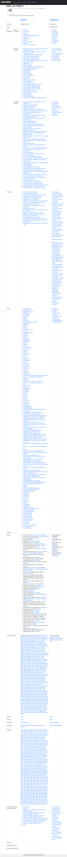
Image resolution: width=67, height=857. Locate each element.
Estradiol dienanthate (28, 519)
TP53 (41, 706)
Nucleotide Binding (56, 49)
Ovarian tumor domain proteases (31, 199)
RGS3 (32, 693)
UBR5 (25, 711)
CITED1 (44, 643)
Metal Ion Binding (27, 93)
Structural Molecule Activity (56, 50)
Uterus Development (28, 164)
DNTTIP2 (34, 647)
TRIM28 (31, 708)
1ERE (24, 730)
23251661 (36, 610)
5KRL (43, 762)
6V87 (45, 776)
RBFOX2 (38, 692)
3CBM (22, 740)
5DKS (42, 750)
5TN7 (46, 770)
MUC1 (40, 672)
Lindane (25, 317)
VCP (38, 711)
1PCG (22, 731)
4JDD (27, 744)
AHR (36, 635)
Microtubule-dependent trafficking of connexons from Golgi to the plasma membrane (57, 199)
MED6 (37, 669)
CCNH (22, 641)
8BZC (30, 798)
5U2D (33, 771)
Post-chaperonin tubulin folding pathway (57, 234)
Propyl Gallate (26, 504)
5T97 (36, 764)
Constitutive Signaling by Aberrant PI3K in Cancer (35, 195)
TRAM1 (44, 706)
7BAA (45, 778)
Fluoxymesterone (27, 347)
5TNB (27, 771)
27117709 (35, 569)
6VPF (30, 777)
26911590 (30, 553)
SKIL (43, 697)
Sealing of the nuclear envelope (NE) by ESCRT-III (57, 298)
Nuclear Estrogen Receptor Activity (31, 86)
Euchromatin (26, 31)
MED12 (26, 668)
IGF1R (44, 660)
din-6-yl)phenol (26, 411)
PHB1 (38, 681)
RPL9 (22, 694)
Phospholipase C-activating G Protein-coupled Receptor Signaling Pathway (34, 115)
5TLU (36, 765)
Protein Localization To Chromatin (31, 180)
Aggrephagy (55, 289)
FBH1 (36, 650)
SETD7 (24, 697)
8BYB (46, 795)
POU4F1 (36, 684)
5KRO (22, 764)
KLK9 (35, 663)
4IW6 (40, 743)
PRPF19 (23, 689)
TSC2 (22, 709)
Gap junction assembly (57, 204)
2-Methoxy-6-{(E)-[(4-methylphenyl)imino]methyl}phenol (31, 507)
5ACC (40, 749)
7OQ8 (31, 781)
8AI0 (28, 787)
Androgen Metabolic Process (30, 121)
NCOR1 (34, 675)
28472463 (37, 560)
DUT (37, 647)
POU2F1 (27, 684)
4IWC (46, 743)
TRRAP (45, 708)
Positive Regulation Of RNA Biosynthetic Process (35, 820)
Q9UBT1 (23, 727)
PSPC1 (43, 689)
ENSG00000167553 (54, 722)
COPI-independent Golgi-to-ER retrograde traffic (57, 261)
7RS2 (43, 783)
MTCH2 (28, 672)
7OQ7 (28, 781)
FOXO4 (39, 652)
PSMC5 (35, 689)
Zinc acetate (26, 522)
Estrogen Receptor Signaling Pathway (32, 128)
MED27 (34, 669)
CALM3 (34, 640)
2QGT (34, 737)
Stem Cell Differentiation (29, 155)
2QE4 (31, 737)
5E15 (27, 758)
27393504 (43, 619)
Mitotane (25, 325)
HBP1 (39, 656)
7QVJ (40, 781)
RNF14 (42, 693)
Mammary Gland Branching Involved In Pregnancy (35, 174)
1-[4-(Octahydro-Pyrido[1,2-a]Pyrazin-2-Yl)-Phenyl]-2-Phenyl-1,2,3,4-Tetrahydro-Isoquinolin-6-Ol (35, 376)
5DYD (27, 756)
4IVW (35, 743)
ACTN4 (33, 635)
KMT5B (42, 663)
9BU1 (46, 804)
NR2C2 (22, 678)
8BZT (22, 799)
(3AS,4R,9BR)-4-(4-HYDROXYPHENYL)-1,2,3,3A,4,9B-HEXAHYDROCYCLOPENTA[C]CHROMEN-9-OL (34, 480)
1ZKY (39, 733)
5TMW (25, 770)
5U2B (30, 771)
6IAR (40, 774)
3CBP (28, 740)
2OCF (30, 736)
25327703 (25, 569)
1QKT (25, 731)
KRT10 (46, 663)
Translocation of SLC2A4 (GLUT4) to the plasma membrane (57, 193)
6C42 (31, 773)
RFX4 (29, 693)
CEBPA (27, 643)
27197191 (54, 541)
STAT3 (46, 702)
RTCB (35, 694)
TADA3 (46, 703)
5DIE (24, 750)
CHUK (40, 643)
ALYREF (23, 637)
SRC (39, 702)
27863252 (58, 554)
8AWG (45, 792)
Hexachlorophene (27, 329)
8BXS (40, 795)
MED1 (45, 666)
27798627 (44, 535)
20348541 (42, 8)
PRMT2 (43, 687)
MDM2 (41, 666)
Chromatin (25, 30)
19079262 (25, 550)
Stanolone (25, 371)
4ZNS (44, 747)
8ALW (39, 787)
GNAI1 (35, 653)
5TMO (28, 768)
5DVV (31, 753)
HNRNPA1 (23, 659)
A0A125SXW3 (24, 725)
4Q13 (22, 747)
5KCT (34, 761)
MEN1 (43, 669)
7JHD (25, 780)
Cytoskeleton (55, 32)
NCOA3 (45, 674)
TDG (22, 706)
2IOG (41, 734)
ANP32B (32, 637)
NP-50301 (25, 396)
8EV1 (36, 802)
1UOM (37, 731)
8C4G (42, 799)
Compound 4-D (26, 374)
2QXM (25, 738)
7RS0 (37, 783)
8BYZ (43, 796)
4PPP (38, 746)
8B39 (31, 793)
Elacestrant (26, 403)
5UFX (39, 771)
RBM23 (42, 692)
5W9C (43, 771)
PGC (33, 681)
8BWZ (40, 793)
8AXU (25, 793)
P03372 (42, 725)
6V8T (22, 777)
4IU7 (25, 743)
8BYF (31, 796)
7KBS (28, 780)
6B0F (29, 773)
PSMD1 (39, 689)
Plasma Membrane (27, 41)
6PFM (22, 776)
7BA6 (33, 778)
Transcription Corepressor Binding (31, 57)
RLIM (35, 693)
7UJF (25, 786)
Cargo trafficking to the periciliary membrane (57, 244)
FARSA (33, 650)
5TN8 (22, 771)
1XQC (31, 733)
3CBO (25, 740)
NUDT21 (23, 680)
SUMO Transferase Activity (56, 825)
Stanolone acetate (27, 513)
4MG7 (37, 744)
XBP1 (25, 712)
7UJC (22, 786)
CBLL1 (40, 640)
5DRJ (34, 752)
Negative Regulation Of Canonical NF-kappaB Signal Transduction (35, 136)
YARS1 (28, 712)
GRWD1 (22, 654)
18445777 (39, 548)
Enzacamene (26, 497)
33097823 (38, 541)
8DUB (27, 801)
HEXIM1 (38, 657)
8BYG (34, 796)
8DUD (34, 801)
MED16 (37, 668)
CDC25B (33, 641)
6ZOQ (37, 777)
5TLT (33, 765)
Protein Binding (26, 72)
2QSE (22, 738)
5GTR (40, 759)
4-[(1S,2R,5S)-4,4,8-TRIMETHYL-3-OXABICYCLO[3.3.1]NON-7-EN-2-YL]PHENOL (34, 476)
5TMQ (31, 768)
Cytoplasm (25, 37)
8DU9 (25, 801)
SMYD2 (46, 700)
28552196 (39, 598)
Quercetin (25, 378)
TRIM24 (22, 708)
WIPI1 (44, 711)
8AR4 (40, 789)
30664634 (42, 544)
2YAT (41, 738)
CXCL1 (26, 646)
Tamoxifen (25, 328)
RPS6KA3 (31, 694)
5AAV (37, 749)
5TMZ (28, 770)
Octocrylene (26, 494)
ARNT (22, 638)
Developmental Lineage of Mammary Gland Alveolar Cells (35, 223)
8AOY (22, 789)
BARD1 (35, 638)
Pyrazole (25, 369)
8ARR (28, 790)
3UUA (37, 741)
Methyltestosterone (27, 406)
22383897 (38, 567)
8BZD (34, 798)
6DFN (24, 774)
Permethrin (25, 390)
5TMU (44, 768)
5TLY (44, 765)
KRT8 (29, 665)
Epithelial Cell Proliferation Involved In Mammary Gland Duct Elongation (34, 178)
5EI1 (42, 758)
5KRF (28, 762)
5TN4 (37, 770)
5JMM (46, 759)
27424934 (45, 551)
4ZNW (31, 749)
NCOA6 (26, 675)
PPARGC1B (29, 686)
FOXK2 (28, 652)
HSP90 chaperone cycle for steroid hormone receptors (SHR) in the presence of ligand (57, 217)
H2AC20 (35, 654)
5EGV (36, 758)
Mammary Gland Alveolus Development (32, 176)
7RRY (31, 783)
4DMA (22, 743)
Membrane (25, 43)
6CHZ (41, 773)
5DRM (37, 752)
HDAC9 (30, 657)
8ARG (46, 789)
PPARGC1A (23, 686)
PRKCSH (35, 687)
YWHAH (32, 712)
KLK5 (32, 663)
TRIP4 (41, 708)
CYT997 (54, 311)
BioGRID (11, 15)
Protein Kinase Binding (28, 83)
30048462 (30, 595)
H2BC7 (26, 656)
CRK (55, 637)
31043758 (32, 542)
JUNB (34, 662)
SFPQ (32, 697)
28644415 (37, 631)
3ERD (34, 740)
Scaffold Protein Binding (56, 814)
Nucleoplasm (26, 34)
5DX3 (22, 755)
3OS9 (25, 741)
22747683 (41, 584)
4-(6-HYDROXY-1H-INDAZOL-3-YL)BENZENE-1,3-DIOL (35, 467)
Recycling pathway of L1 (57, 237)
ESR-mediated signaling (29, 208)
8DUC (31, 801)
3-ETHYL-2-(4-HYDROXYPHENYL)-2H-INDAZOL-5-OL (35, 447)
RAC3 (40, 690)
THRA (24, 706)
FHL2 (39, 650)
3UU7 (34, 741)
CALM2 (30, 640)
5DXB (24, 755)
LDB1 (41, 665)
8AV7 (39, 792)
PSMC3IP (31, 689)
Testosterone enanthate (28, 511)
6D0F (47, 773)
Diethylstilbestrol (27, 308)
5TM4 (31, 767)
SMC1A (39, 700)
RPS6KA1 (26, 694)
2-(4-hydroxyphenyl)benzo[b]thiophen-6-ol (33, 483)
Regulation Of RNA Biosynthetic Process (33, 817)
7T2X (36, 784)
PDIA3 (26, 681)
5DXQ (43, 755)
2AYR (42, 733)
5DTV (40, 752)
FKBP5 (22, 652)
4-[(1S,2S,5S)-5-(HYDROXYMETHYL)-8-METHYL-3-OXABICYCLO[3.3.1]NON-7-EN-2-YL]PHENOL (35, 416)
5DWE (34, 753)
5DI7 (46, 749)
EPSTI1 (44, 649)
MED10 (22, 668)
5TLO (27, 765)
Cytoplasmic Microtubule (55, 36)
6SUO (37, 776)
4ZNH (41, 747)
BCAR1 (39, 638)
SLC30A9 (23, 699)
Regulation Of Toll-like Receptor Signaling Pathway (35, 131)
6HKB (31, 774)
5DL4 (45, 750)
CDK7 (39, 641)
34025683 (25, 606)
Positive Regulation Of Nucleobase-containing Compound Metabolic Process (34, 813)
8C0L (34, 799)
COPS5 (22, 644)
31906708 (30, 539)
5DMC (25, 752)
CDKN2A (52, 637)
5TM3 (28, 767)
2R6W (35, 738)
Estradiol (25, 331)
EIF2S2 (26, 649)
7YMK (22, 787)
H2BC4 (43, 654)
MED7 (40, 669)
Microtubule (55, 34)
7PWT (34, 781)
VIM (51, 641)
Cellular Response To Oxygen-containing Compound (35, 185)
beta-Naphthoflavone (28, 408)
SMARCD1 (23, 700)
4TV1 (30, 747)
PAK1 (40, 680)
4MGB (22, 746)
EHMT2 (22, 649)
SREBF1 (42, 702)
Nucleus (25, 32)
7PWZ (37, 781)
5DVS (28, 753)
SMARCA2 (39, 699)
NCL (35, 674)
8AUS (27, 792)
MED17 (41, 668)
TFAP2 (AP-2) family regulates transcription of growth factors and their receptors (34, 203)
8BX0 (43, 793)
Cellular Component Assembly (56, 834)
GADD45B (23, 653)
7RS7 (25, 784)
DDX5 (22, 647)
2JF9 (47, 734)
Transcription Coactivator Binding (31, 59)
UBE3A (45, 709)
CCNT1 (25, 641)
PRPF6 (26, 689)
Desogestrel (26, 313)
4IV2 (30, 743)
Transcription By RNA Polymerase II (31, 112)
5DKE (36, 750)
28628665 (42, 618)
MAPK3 (34, 666)
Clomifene (25, 335)
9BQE (43, 804)
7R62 (46, 781)
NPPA (28, 677)
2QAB (28, 737)
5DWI (41, 753)
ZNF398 (22, 714)
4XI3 (33, 747)
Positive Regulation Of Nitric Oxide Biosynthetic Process (34, 145)
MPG (41, 671)
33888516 (37, 593)
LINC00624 (52, 638)
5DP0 (31, 752)
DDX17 (42, 646)
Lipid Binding (26, 78)
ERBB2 (22, 650)
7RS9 (30, 784)
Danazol (25, 351)
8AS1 (44, 790)
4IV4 (32, 743)
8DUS (22, 802)
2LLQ (27, 736)
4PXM (44, 746)
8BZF (40, 798)
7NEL (40, 780)
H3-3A (33, 656)
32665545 (54, 538)
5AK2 (43, 749)
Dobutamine (26, 334)
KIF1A (26, 663)
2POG (39, 736)
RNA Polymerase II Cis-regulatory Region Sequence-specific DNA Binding (35, 49)
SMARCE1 (34, 700)
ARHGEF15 (39, 637)
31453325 (38, 594)
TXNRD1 (38, 709)
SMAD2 (27, 699)
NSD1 (36, 678)
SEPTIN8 (35, 696)
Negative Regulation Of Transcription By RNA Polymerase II (34, 102)
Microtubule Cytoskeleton (55, 40)
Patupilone (54, 310)
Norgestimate (26, 340)
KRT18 (22, 665)
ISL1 (24, 662)
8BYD (25, 796)
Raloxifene (25, 319)
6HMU (37, 774)
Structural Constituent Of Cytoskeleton (57, 53)
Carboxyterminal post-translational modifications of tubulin (57, 272)
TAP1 (35, 705)
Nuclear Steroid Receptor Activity (31, 68)
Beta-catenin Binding (28, 75)
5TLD (39, 764)
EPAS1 (40, 649)
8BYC (22, 796)
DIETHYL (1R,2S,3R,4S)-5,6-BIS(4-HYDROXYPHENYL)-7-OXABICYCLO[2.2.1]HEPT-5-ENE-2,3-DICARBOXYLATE (35, 471)
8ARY (38, 790)
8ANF (45, 787)
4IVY (38, 743)
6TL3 (43, 776)
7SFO (33, 784)
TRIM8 (38, 708)
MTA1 (22, 672)
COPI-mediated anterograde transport (57, 254)
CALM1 (26, 640)
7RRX (28, 783)
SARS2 (26, 696)
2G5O (35, 734)
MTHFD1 (33, 672)
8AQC (31, 789)
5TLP (30, 765)
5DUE (46, 752)
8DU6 (45, 799)
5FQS (28, 759)
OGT (62, 638)
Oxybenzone (26, 353)
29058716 (30, 573)
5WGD (22, 773)
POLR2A (46, 683)
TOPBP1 (37, 706)
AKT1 (43, 635)
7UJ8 (45, 784)
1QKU (28, 731)
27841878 (43, 613)
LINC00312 (45, 665)
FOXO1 (32, 652)
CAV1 (37, 640)
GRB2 (39, 653)
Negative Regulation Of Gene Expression (33, 124)
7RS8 (27, 784)
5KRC (25, 762)
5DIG (27, 750)
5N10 (25, 764)
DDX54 (25, 647)
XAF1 (22, 712)
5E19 (30, 758)
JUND (37, 662)
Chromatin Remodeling (28, 108)
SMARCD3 (28, 700)
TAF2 (32, 705)
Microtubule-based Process (56, 108)
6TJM (40, 776)
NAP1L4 (31, 674)
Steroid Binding (26, 71)
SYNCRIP (41, 703)
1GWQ (34, 730)
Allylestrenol (26, 354)
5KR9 (46, 761)
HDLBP (33, 657)
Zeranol (25, 498)
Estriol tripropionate (27, 526)
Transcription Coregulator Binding (31, 56)
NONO (22, 677)
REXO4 (25, 693)
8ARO (22, 790)
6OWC (43, 774)
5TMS (38, 768)
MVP (43, 672)
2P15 (36, 736)
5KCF (31, 761)
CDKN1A (23, 643)
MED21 (22, 669)
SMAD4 (35, 699)
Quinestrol (25, 387)
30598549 (25, 595)
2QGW (37, 737)
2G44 (33, 734)
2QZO (31, 738)
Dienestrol (25, 337)
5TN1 (31, 770)
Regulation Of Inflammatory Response (32, 156)
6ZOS (43, 777)
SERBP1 (40, 696)
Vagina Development (28, 165)
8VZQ (30, 804)
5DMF (28, 752)
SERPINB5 (45, 696)
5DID (22, 750)
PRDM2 (26, 687)
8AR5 (43, 789)
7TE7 (39, 784)
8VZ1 (24, 804)
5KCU (37, 761)
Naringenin (25, 372)
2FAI (30, 734)
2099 (22, 717)
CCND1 (44, 640)
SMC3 (42, 700)
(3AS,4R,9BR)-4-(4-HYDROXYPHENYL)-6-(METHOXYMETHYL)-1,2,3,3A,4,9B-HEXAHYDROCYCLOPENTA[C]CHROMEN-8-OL (34, 461)
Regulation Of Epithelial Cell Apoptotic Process (34, 188)
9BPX (39, 804)
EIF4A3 (33, 649)
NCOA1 (38, 674)
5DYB (24, 756)
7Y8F (43, 786)
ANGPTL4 (27, 637)
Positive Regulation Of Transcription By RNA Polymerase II (33, 149)
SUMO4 (60, 640)
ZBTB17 (45, 712)
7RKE (22, 783)
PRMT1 (40, 687)
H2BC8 (29, 656)
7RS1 (40, 783)
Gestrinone (25, 501)
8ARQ (25, 790)
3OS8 (22, 741)
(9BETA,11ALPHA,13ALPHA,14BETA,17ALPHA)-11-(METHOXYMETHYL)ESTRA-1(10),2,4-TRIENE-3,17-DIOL (35, 440)
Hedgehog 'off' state (56, 242)
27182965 (36, 584)
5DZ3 (36, 756)
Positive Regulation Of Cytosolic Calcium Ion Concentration (34, 118)
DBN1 (36, 646)
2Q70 (45, 736)
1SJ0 (34, 731)
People (24, 2)
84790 (51, 717)
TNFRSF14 (32, 706)
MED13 (30, 668)
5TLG (44, 764)
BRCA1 (22, 640)
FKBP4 (43, 650)
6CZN (44, 773)
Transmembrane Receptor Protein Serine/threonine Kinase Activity (56, 809)
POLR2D (23, 684)
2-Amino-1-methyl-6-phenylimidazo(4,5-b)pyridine (34, 474)
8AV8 (42, 792)
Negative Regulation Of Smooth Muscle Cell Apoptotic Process (33, 133)
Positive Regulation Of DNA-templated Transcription (35, 148)
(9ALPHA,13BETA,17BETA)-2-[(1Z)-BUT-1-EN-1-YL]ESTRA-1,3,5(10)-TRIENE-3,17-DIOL (34, 436)
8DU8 (22, 801)
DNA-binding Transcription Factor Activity (33, 66)
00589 (22, 719)
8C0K (31, 799)
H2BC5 (46, 654)
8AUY (31, 792)
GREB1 (43, 653)
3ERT (37, 740)
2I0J (39, 734)
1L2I (47, 730)
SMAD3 (31, 699)
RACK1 (44, 690)
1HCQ (43, 730)
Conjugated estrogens (28, 311)
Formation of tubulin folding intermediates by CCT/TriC (57, 230)
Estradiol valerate (27, 520)
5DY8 (22, 756)
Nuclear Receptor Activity (29, 69)
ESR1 (24, 19)
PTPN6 (37, 690)
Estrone (25, 326)
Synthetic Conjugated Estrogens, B (31, 489)
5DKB (33, 750)
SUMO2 (56, 640)
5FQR (25, 759)
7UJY (37, 786)
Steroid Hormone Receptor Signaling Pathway (34, 139)
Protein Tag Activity (57, 832)
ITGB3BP (28, 662)
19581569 (36, 538)
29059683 (43, 567)
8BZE (37, 798)
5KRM (46, 762)
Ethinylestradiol (26, 341)
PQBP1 (22, 687)
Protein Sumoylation (57, 812)
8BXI (25, 795)
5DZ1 (33, 756)
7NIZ (22, 781)
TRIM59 (35, 708)
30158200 (31, 591)
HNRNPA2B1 (29, 659)
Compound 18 (26, 366)
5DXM (37, 755)
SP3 (33, 702)
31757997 (30, 569)
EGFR (43, 647)
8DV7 (28, 802)
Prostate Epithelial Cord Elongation (31, 167)
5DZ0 (30, 756)
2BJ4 (27, 734)
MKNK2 (30, 671)
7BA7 (36, 778)
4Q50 (24, 747)
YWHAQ (37, 712)
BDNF (46, 638)
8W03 (33, 804)
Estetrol (25, 503)
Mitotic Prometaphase (57, 264)
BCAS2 (43, 638)
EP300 (36, 649)
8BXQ (37, 795)
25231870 (38, 609)
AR (35, 637)
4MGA (46, 744)
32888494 (54, 545)
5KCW (40, 761)
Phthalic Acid (26, 368)
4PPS (41, 746)
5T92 (33, 764)
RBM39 (46, 692)
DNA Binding (26, 63)
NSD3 (42, 678)
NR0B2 (36, 677)
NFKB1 (45, 675)
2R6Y (38, 738)
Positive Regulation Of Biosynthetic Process (33, 821)
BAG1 (28, 638)
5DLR (22, 752)
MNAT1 (38, 671)
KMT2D (38, 663)
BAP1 (32, 638)
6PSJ (27, 776)
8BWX (37, 793)
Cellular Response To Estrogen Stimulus (32, 182)
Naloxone (25, 346)
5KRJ (37, 762)
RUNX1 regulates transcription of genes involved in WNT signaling (35, 210)
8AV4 (37, 792)
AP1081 (25, 393)
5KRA (22, 762)
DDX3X (46, 646)
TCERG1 (41, 705)
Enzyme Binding (27, 81)
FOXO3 (36, 652)
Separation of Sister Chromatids (57, 208)
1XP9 (25, 733)
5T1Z (30, 764)
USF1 (32, 711)
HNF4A (41, 657)
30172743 (40, 551)
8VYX (45, 802)
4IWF (22, 744)
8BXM (27, 795)
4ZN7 (36, 747)
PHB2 (41, 681)
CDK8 (42, 641)
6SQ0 (34, 776)
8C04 (28, 799)
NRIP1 (33, 678)
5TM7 (40, 767)
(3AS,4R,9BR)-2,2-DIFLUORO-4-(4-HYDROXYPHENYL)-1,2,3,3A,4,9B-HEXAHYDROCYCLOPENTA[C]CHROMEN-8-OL (34, 433)
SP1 (31, 702)
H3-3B (36, 656)
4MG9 (43, 744)
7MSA (31, 780)
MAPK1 (25, 666)
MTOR (36, 672)
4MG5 (30, 744)
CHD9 (37, 643)
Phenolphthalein (27, 388)
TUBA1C (54, 19)
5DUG (22, 753)
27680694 (37, 542)
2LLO (24, 736)
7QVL (43, 781)
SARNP (22, 696)
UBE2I (41, 709)
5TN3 (34, 770)
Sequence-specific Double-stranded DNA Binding (34, 97)
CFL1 (34, 643)
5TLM (24, 765)
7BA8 (39, 778)
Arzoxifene (25, 402)
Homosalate (26, 495)
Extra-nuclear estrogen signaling (30, 215)
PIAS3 (25, 683)
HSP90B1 (28, 660)
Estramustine (26, 348)
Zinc (24, 356)
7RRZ (34, 783)
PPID (37, 686)
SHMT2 (39, 697)
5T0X (28, 764)
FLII (25, 652)
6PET (46, 774)
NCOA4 (22, 675)
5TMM (25, 768)
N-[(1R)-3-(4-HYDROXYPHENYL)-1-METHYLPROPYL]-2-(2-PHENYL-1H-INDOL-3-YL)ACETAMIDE (34, 457)
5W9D (46, 771)
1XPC (27, 733)
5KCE (28, 761)
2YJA (43, 738)
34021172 (43, 601)
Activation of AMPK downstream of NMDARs (57, 286)
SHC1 (36, 697)
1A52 (22, 730)
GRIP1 (46, 653)
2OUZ (33, 736)
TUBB (34, 709)
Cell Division (55, 115)
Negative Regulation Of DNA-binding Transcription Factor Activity (35, 141)
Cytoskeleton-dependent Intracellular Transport (57, 112)
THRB (27, 706)
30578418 (38, 588)
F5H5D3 (56, 725)
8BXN (30, 795)
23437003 (36, 547)
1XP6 (22, 733)
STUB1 (29, 703)
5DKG (39, 750)
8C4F (39, 799)
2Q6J (42, 736)
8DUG (37, 801)
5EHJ (39, 758)
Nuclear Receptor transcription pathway (32, 196)
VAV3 (35, 711)
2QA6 (22, 737)
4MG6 (33, 744)
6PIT (25, 776)
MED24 (30, 669)
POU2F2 (31, 684)
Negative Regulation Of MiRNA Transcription (33, 186)
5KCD (25, 761)
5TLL (22, 765)
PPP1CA (40, 686)
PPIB (34, 686)
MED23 (26, 669)
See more (23, 825)
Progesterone (26, 316)
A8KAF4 (30, 725)
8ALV (36, 787)
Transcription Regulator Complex (31, 35)
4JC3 (24, 744)
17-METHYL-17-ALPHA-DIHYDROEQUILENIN (34, 409)
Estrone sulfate (26, 385)
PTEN (22, 690)
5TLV (39, 765)
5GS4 (37, 759)
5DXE (27, 755)
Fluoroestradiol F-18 (28, 528)
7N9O (34, 780)
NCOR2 (38, 675)
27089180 (34, 535)
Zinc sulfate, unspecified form (30, 525)
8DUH (40, 801)
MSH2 (44, 671)
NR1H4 (39, 677)
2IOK (44, 734)
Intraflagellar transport (57, 247)
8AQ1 (28, 789)
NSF (45, 678)
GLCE (32, 653)
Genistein (25, 357)
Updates (34, 2)
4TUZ (27, 747)
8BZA (24, 798)
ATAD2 (25, 638)
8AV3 (34, 792)
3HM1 (43, 740)
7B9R (22, 778)
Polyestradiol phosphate (29, 491)
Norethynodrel (26, 492)
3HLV (40, 740)
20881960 (25, 600)
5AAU (34, 749)
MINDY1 (26, 671)
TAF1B (29, 705)
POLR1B (41, 683)
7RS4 (22, 784)
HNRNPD (39, 659)
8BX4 (22, 795)
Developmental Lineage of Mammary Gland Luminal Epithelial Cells (35, 220)
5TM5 (34, 767)
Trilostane (25, 344)
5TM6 (37, 767)
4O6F (32, 746)
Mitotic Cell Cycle (56, 106)
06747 (51, 719)
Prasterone (25, 359)
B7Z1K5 (51, 725)
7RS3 (46, 783)
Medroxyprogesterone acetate (30, 322)
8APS (25, 789)
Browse (19, 2)
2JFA (22, 736)
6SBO (30, 776)
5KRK (40, 762)
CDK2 (36, 641)
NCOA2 (41, 674)
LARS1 (32, 665)
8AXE (22, 793)
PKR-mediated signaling (55, 303)
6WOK (34, 777)
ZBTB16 (41, 712)
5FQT (31, 759)
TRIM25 (26, 708)
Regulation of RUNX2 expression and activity (34, 212)
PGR (35, 681)
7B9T (25, 778)
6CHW (37, 773)
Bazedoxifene (26, 405)
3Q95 (31, 741)
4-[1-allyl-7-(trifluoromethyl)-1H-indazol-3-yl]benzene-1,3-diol (35, 464)
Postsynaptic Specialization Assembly (55, 818)
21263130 (33, 567)
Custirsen (25, 394)
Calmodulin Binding (27, 74)
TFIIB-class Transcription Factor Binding (32, 54)
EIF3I (29, 649)
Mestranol (25, 350)
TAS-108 (25, 399)
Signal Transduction (28, 113)
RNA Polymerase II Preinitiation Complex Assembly (35, 162)
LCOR (38, 665)
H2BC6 (22, 656)
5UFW (36, 771)
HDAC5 (26, 657)
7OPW (24, 781)
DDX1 (39, 646)
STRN (26, 703)
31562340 (44, 598)
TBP (38, 705)
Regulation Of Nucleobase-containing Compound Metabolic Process (34, 810)
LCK (35, 665)
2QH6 (40, 737)
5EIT (44, 758)
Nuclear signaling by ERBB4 (30, 192)
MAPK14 (30, 666)
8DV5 (25, 802)
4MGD (28, 746)
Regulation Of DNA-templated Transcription (33, 109)
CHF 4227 (25, 397)
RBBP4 (30, 692)
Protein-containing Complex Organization (57, 837)
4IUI (27, 743)
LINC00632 (57, 638)
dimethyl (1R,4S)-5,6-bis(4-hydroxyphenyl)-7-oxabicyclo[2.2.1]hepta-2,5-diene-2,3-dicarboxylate (35, 451)
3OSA (28, 741)
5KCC (22, 761)
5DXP (40, 755)
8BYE (28, 796)
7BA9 (42, 778)
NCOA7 (30, 675)
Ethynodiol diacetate (28, 332)
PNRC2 (37, 683)
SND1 (22, 702)
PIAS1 (44, 681)
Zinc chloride (26, 523)
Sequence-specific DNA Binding (30, 91)
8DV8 (30, 802)
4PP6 (35, 746)
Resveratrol (26, 365)
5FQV (34, 759)
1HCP (40, 730)
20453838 (25, 570)
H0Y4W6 (38, 725)
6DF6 (22, 774)
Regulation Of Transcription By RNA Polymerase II (35, 110)
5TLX (41, 765)
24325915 (25, 579)
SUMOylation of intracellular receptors (32, 198)
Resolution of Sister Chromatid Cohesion (57, 211)
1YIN (37, 733)
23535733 (45, 569)
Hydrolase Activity (56, 59)
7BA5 (30, 778)
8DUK (46, 801)
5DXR (46, 755)
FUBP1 (43, 652)
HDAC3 (43, 656)
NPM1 (25, 677)
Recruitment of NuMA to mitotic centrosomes (57, 222)
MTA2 (25, 672)
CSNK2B (31, 644)
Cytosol (25, 40)
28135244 (33, 613)
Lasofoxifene (26, 400)
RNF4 (45, 693)
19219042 (30, 570)
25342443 (43, 607)
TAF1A (25, 705)
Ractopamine (26, 500)
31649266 (33, 624)
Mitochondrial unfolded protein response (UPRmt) (34, 218)
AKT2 (46, 635)
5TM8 (43, 767)
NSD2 (39, 678)
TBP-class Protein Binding (29, 80)
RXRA (38, 694)
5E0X (22, 758)
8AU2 (25, 792)
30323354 (25, 566)
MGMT (22, 671)
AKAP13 (40, 635)
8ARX (34, 790)
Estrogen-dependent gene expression (32, 217)
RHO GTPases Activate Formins (56, 251)
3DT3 (31, 740)
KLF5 (29, 663)
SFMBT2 (29, 697)
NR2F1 (26, 678)
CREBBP (27, 644)
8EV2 (39, 802)
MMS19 (34, 671)
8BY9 (43, 795)
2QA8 (25, 737)
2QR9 (43, 737)
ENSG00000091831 (25, 722)
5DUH (25, 753)
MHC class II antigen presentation (57, 206)
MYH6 (27, 674)
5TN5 (40, 770)
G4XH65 (34, 725)
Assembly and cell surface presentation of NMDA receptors (57, 282)
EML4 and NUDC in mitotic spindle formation (56, 294)
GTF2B (26, 654)
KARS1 (41, 662)
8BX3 (46, 793)
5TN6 (43, 770)
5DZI (42, 756)
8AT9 (47, 790)
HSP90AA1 (44, 659)
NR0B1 (32, 677)
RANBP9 (23, 692)
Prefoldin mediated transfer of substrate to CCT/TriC (57, 226)
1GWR (37, 730)
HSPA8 (36, 660)
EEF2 (40, 647)
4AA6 (46, 741)
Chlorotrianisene (27, 310)
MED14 (34, 668)
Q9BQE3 (60, 725)
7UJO (30, 786)
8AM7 (42, 787)
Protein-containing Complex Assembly (56, 822)
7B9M (46, 777)
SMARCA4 (45, 699)
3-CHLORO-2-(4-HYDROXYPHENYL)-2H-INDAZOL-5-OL (35, 444)
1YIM (34, 733)
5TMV (22, 770)
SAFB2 (45, 694)
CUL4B (22, 646)
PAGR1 (37, 680)
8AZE (28, 793)
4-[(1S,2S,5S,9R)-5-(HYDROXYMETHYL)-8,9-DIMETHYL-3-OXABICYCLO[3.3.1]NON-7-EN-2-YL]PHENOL (34, 420)
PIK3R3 (33, 683)
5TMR (35, 768)
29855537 (32, 584)
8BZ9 (22, 798)
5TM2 (25, 767)
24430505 (37, 557)
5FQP (22, 759)
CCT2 (29, 641)
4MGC (25, 746)
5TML (22, 768)
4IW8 (43, 743)
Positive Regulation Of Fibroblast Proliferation (34, 153)
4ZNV (28, 749)
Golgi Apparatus (27, 38)
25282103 (29, 598)
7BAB (22, 780)
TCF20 (45, 705)
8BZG (43, 798)
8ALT (33, 787)
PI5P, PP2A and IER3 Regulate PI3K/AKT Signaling (35, 201)
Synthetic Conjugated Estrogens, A (31, 488)
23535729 (40, 569)
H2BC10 (39, 654)
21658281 (37, 621)
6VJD (28, 777)
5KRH (31, 762)
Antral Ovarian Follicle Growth (30, 105)
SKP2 (45, 697)
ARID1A (44, 637)
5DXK (34, 755)
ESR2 (25, 650)
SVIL (38, 703)
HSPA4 (33, 660)
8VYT (42, 802)
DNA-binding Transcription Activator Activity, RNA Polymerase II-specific (35, 61)
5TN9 (24, 771)
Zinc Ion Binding (27, 77)
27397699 (25, 555)
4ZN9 (39, 747)
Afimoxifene (26, 380)
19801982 (43, 548)
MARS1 (38, 666)
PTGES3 (26, 690)
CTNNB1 (40, 644)
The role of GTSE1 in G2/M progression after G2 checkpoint (57, 267)
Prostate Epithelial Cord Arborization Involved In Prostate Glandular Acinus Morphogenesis (34, 169)
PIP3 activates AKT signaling (30, 193)
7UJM (27, 786)
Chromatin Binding (27, 65)
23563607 (30, 600)
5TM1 (22, 767)
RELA (22, 693)
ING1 (22, 662)
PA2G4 (33, 680)
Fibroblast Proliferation (28, 152)
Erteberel (25, 454)
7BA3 (27, 778)
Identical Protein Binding (29, 90)
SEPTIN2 (30, 696)
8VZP (27, 804)
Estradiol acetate (27, 514)
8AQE (34, 789)
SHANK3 (52, 640)
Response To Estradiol (28, 130)
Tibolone (25, 485)
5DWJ (44, 753)
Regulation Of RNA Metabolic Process (32, 823)
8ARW (31, 790)
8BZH (46, 798)
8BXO (34, 795)
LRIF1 (22, 666)
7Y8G (46, 786)
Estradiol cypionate (27, 517)
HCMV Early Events (57, 279)
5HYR (43, 759)
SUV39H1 (34, 703)
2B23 (24, 734)
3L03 (46, 740)
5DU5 (43, 752)
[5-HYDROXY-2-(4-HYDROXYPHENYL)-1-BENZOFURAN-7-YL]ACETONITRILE (33, 413)
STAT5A (23, 703)
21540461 (38, 585)
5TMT (41, 768)
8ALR (30, 787)
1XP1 (46, 731)
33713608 (34, 598)
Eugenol (25, 486)
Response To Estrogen (28, 143)
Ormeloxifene (26, 505)
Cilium (53, 38)
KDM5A (22, 663)
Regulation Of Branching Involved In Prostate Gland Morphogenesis (35, 172)
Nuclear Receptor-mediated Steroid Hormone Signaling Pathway (33, 126)
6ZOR (40, 777)
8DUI (43, 801)
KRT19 (25, 665)
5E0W (45, 756)
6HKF (34, 774)
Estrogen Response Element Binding (32, 89)
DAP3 (29, 646)
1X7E (40, 731)
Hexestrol (25, 449)
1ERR (27, 730)
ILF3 (47, 660)
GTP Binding (55, 57)
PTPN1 (33, 690)
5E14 (25, 758)
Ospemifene (26, 391)
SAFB (41, 694)
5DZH (39, 756)
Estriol (24, 384)
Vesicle (54, 43)
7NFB (43, 780)
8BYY (40, 796)
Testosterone (26, 323)
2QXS (28, 738)
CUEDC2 (44, 644)
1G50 (31, 730)
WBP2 (41, 711)
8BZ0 (46, 796)
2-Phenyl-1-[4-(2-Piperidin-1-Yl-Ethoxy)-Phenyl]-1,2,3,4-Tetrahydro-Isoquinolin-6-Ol (33, 382)
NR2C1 (43, 677)
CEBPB (31, 643)
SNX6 (25, 702)
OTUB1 (26, 680)
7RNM (25, 783)
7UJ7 (42, 784)
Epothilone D (55, 308)
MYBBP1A (23, 674)
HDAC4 (22, 657)
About (14, 2)
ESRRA (29, 650)
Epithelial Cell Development (29, 106)
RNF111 (38, 693)
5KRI (34, 762)
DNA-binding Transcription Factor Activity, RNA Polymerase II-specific (34, 52)
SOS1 (28, 702)
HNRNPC (34, 659)
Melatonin (25, 343)
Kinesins (54, 301)
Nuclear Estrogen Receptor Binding (31, 87)
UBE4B (22, 711)
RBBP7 (34, 692)
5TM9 (46, 767)
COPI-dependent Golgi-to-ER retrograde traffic (57, 257)
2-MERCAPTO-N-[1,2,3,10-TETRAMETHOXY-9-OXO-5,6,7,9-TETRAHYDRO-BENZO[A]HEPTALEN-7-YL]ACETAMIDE (57, 317)
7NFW (46, 780)
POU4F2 (40, 684)
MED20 (45, 668)
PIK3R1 (29, 683)
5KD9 (43, 761)
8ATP (22, 792)
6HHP (27, 774)
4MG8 (40, 744)
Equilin (24, 362)
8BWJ (34, 793)
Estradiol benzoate (27, 516)
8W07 (36, 804)
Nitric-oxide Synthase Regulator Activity (32, 84)
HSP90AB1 (23, 660)
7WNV (40, 786)
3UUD (43, 741)
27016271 (42, 587)
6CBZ (34, 773)
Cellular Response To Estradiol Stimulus (32, 183)
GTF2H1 (30, 654)
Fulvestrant (26, 338)
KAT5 (44, 662)
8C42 (36, 799)
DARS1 (32, 646)
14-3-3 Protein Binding (28, 96)
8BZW (25, 799)
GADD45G (28, 653)
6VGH (24, 777)
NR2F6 (29, 678)
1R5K (31, 731)
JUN (32, 662)
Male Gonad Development (29, 122)
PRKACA (31, 687)
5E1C (33, 758)
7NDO (37, 780)
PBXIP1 (22, 681)
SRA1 (36, 702)
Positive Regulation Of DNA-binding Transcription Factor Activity (34, 160)
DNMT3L (29, 647)
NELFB (42, 675)
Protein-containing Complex (29, 44)
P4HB (30, 680)
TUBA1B (26, 709)
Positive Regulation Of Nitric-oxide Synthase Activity (35, 158)
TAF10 (22, 705)
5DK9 (30, 750)
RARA (26, 692)
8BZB (27, 798)
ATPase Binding (27, 94)
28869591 (43, 594)
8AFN (25, 787)
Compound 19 (26, 363)
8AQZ (37, 789)
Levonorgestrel (26, 314)
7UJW (34, 786)
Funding (29, 2)
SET (22, 697)
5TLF (41, 764)
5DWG (37, 753)
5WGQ (25, 773)
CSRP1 (35, 644)
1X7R (43, 731)
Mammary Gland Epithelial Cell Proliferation (56, 829)
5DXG (30, 755)
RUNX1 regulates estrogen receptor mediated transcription (34, 206)
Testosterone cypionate (28, 510)
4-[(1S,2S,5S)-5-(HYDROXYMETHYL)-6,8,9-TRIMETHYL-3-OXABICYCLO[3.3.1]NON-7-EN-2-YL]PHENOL (34, 424)
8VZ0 (22, 804)
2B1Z (22, 734)
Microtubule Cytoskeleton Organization (55, 103)
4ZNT (22, 749)
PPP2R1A (45, 686)
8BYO (37, 796)
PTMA (29, 690)
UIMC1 (29, 711)
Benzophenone (26, 360)
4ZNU (25, 749)
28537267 (33, 590)
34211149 (39, 535)
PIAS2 (22, 683)
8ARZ (41, 790)
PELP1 (30, 681)
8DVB (33, 802)
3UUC (40, 741)
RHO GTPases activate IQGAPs (56, 248)
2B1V (45, 733)
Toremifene (25, 320)
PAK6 (43, 680)
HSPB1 (40, 660)
